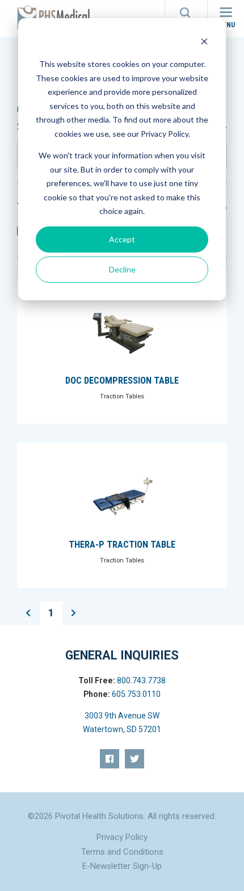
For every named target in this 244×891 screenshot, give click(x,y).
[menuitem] (109, 758)
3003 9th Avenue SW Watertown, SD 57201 (122, 722)
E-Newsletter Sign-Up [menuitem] (122, 866)
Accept (122, 239)
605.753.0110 (136, 694)
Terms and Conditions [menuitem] (122, 852)
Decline (122, 269)
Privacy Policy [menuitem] (122, 837)
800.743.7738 (141, 680)
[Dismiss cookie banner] (204, 43)
